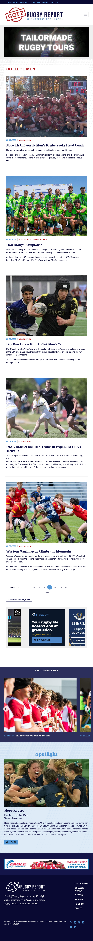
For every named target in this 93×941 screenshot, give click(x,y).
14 (66, 569)
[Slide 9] (64, 822)
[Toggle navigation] (85, 14)
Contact (54, 2)
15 (72, 569)
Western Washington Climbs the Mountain (38, 533)
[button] (10, 781)
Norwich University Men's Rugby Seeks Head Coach (45, 127)
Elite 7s (79, 874)
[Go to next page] (82, 569)
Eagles (78, 887)
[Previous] (5, 690)
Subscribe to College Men (19, 581)
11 (50, 569)
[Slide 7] (55, 822)
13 (61, 569)
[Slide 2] (33, 822)
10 (45, 569)
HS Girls (79, 883)
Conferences (12, 2)
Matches (24, 2)
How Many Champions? (24, 226)
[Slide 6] (51, 822)
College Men (25, 122)
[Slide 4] (42, 822)
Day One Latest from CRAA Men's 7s (33, 326)
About (45, 2)
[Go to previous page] (19, 569)
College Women (39, 221)
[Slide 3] (38, 822)
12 (56, 569)
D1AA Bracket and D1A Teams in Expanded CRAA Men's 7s (43, 430)
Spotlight (35, 2)
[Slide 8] (59, 822)
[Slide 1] (29, 822)
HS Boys (79, 878)
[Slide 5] (46, 822)
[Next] (87, 690)
